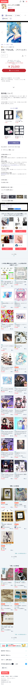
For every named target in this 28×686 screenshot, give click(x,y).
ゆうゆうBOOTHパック (15, 164)
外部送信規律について (5, 680)
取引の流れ (4, 179)
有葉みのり (10, 7)
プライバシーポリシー (11, 678)
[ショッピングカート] (23, 1)
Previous (2, 32)
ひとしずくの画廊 (14, 108)
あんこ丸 (20, 245)
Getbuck (20, 227)
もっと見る (14, 254)
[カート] (13, 47)
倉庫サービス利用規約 (14, 676)
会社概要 (2, 676)
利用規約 (7, 676)
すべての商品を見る (14, 142)
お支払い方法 (5, 182)
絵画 (12, 44)
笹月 (6, 227)
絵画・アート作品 (5, 44)
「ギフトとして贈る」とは (8, 149)
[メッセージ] (10, 18)
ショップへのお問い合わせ (7, 189)
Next (26, 32)
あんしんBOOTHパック (5, 164)
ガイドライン (3, 678)
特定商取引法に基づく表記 (7, 187)
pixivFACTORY (4, 173)
